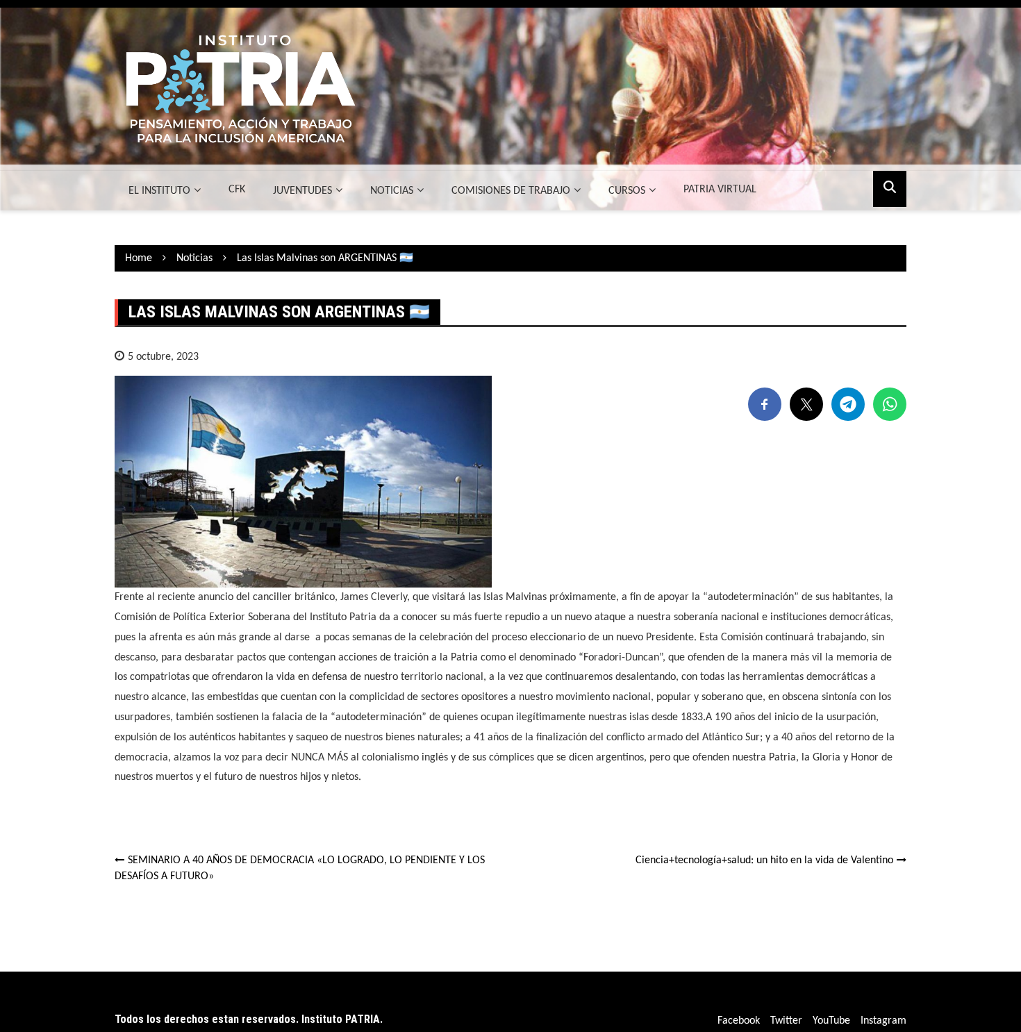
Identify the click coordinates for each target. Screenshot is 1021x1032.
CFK (237, 189)
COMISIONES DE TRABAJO (510, 191)
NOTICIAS (391, 191)
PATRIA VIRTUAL (719, 189)
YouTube (831, 1020)
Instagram (883, 1020)
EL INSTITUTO (159, 191)
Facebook (738, 1020)
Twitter (786, 1020)
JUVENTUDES (302, 191)
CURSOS (626, 191)
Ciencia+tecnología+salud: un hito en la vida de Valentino (764, 860)
